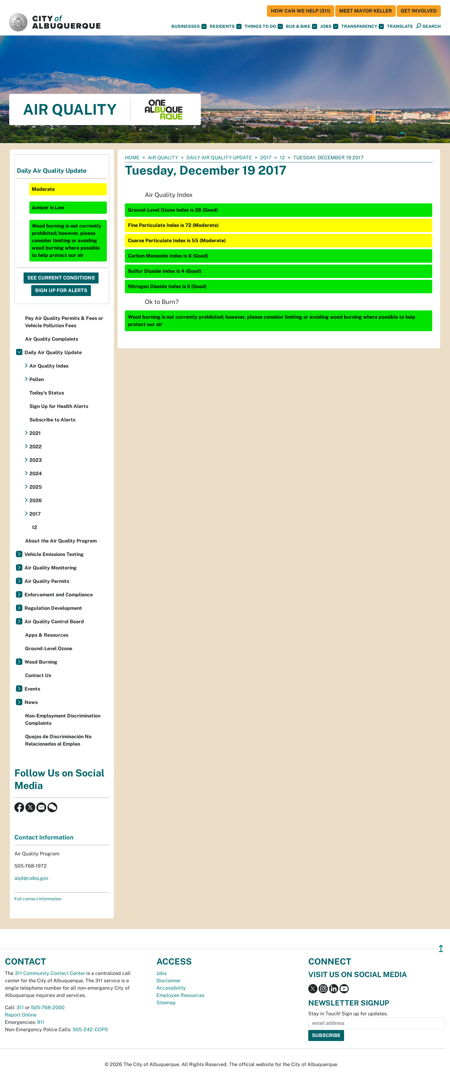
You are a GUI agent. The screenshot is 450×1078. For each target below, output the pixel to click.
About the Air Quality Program (61, 541)
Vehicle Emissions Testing (54, 554)
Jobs (326, 26)
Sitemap (166, 1003)
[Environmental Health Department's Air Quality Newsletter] (41, 807)
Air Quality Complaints (51, 339)
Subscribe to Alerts (52, 420)
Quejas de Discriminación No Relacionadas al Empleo (58, 740)
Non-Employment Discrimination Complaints (62, 719)
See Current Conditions (61, 278)
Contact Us (38, 675)
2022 (35, 447)
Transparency (359, 26)
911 (40, 1022)
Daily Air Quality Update (219, 158)
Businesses (185, 26)
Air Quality (163, 158)
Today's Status (46, 393)
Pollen (36, 379)
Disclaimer (168, 981)
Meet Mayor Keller (365, 11)
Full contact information (38, 898)
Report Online (20, 1015)
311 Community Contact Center (50, 973)
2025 (35, 487)
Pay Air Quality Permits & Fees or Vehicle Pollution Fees (64, 321)
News (31, 702)
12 (282, 158)
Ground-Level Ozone (48, 648)
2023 (35, 460)
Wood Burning (40, 662)
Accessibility (171, 988)
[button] (400, 26)
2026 (35, 500)
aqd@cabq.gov (31, 878)
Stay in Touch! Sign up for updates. (348, 1014)
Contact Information (43, 837)
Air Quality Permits (46, 581)
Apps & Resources (46, 635)
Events (32, 689)
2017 (266, 158)
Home (132, 158)
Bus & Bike (298, 26)
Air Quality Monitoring (50, 568)
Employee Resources (180, 995)
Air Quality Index (49, 366)
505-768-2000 (48, 1007)
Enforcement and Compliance (58, 595)
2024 (35, 473)
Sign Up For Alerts (61, 290)
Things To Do (260, 26)
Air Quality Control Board (54, 621)
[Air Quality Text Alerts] (52, 807)
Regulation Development (53, 608)
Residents (222, 26)
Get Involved (419, 11)
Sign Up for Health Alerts (58, 406)
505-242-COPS (90, 1029)
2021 (35, 433)
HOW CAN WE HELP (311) (300, 11)
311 (20, 1007)
